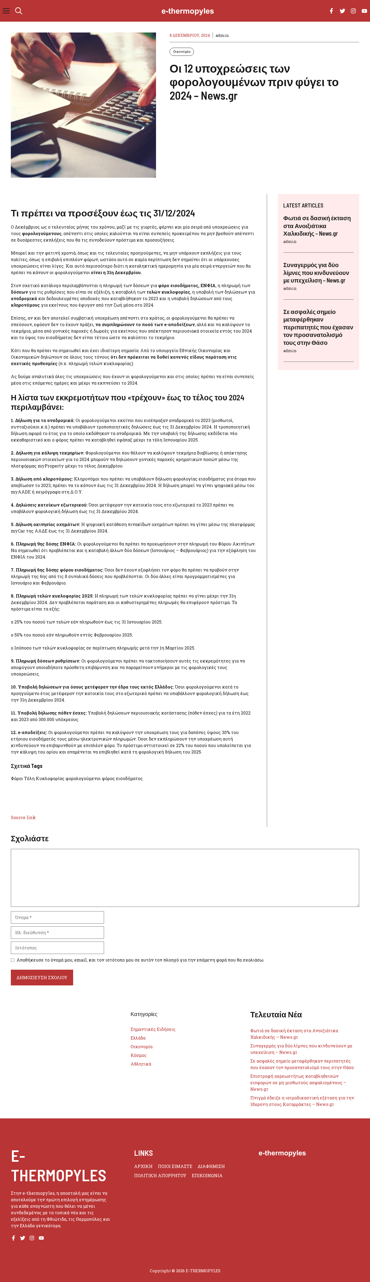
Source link (23, 817)
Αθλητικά (141, 1064)
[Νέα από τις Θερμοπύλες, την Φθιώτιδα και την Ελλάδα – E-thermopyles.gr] (187, 11)
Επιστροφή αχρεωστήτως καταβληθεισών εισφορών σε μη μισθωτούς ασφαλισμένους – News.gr (298, 1082)
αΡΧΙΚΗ (143, 1166)
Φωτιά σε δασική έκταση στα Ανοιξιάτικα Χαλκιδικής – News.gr (317, 225)
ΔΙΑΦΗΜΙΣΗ (211, 1166)
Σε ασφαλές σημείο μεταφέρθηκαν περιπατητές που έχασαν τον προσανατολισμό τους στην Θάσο (318, 327)
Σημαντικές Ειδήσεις (153, 1029)
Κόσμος (139, 1055)
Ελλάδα (138, 1038)
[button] (18, 11)
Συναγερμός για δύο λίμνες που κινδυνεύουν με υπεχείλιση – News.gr (316, 272)
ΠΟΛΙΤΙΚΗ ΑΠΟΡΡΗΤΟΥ (160, 1175)
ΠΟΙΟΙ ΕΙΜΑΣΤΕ (175, 1166)
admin (222, 35)
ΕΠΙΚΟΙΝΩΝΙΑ (207, 1175)
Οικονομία (181, 51)
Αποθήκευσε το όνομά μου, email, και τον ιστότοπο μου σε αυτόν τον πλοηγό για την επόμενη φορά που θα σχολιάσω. (140, 960)
